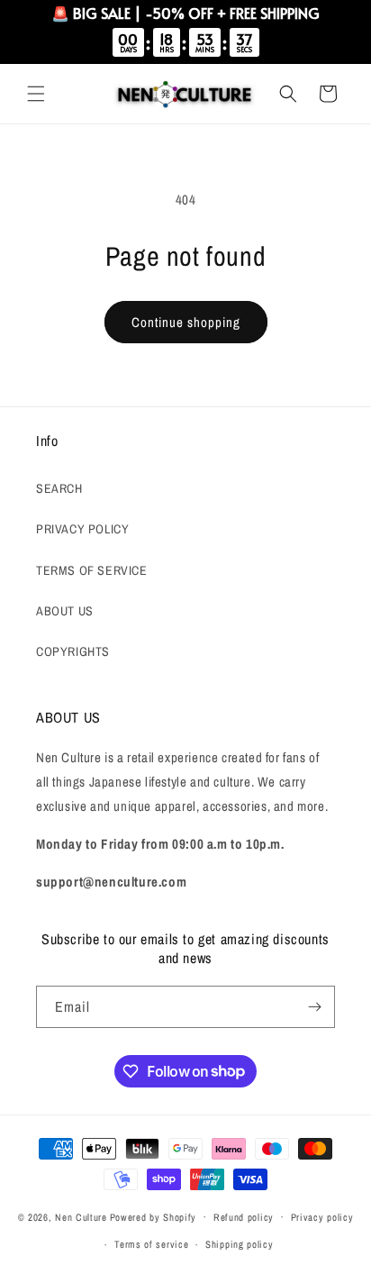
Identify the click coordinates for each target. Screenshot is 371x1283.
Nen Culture (81, 1216)
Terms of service (151, 1244)
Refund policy (243, 1217)
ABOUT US (65, 611)
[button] (36, 94)
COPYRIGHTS (73, 651)
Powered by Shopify (153, 1216)
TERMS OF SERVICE (92, 570)
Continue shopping (185, 322)
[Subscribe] (314, 1007)
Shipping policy (239, 1244)
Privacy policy (322, 1217)
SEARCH (59, 488)
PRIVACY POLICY (82, 529)
